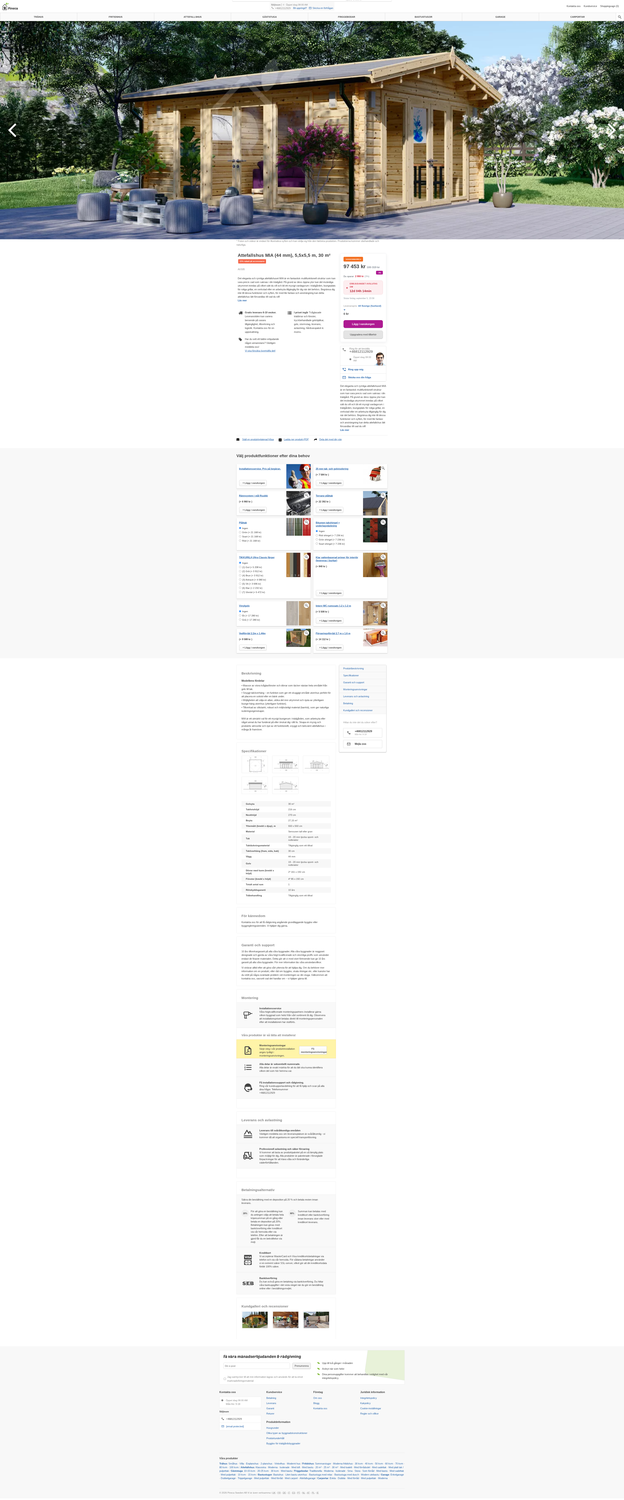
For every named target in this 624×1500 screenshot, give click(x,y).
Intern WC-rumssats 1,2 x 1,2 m (333, 605)
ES (293, 1492)
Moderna (273, 1467)
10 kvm (242, 1474)
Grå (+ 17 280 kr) (251, 620)
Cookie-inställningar (370, 1408)
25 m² (327, 1467)
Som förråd (368, 1470)
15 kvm (252, 1474)
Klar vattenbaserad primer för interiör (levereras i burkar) (337, 559)
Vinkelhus (279, 1463)
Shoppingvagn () (609, 6)
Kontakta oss (574, 6)
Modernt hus (293, 1463)
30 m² (335, 1467)
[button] (254, 764)
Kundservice (591, 6)
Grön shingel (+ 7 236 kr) (332, 539)
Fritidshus (308, 1463)
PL (313, 1492)
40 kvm (369, 1463)
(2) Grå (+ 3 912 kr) (252, 571)
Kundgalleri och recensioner (358, 710)
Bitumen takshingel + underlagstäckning (328, 524)
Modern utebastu (370, 1474)
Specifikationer (351, 675)
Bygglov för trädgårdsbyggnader (283, 1443)
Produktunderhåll (275, 1438)
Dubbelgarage (228, 1478)
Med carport (291, 1478)
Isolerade (284, 1467)
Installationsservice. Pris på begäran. (260, 468)
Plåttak (243, 522)
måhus (233, 1463)
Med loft (296, 1467)
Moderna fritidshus (343, 1463)
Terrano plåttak (324, 495)
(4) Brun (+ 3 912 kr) (252, 575)
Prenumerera (302, 1365)
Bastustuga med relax (320, 1474)
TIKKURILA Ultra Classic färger (257, 557)
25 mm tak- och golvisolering (332, 468)
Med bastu (307, 1467)
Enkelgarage (397, 1474)
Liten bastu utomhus (296, 1474)
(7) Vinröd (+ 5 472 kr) (253, 592)
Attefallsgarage (307, 1478)
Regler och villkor (369, 1413)
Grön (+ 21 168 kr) (251, 532)
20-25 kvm (263, 1470)
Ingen (245, 528)
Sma (349, 1470)
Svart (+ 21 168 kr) (251, 536)
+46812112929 (283, 8)
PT (298, 1492)
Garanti (270, 1408)
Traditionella (315, 1470)
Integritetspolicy (368, 1398)
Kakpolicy (365, 1403)
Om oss (317, 1398)
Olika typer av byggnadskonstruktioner (286, 1433)
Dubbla (341, 1478)
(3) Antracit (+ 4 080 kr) (254, 579)
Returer (270, 1413)
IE (318, 1492)
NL (303, 1492)
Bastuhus (278, 1474)
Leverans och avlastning (356, 696)
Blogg (316, 1403)
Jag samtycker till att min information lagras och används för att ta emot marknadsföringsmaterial (265, 1378)
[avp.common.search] (620, 17)
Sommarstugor (323, 1463)
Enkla (333, 1478)
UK (273, 1492)
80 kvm (223, 1467)
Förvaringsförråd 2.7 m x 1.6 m (333, 633)
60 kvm (389, 1463)
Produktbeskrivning (353, 668)
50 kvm (379, 1463)
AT (308, 1492)
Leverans (271, 1403)
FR (279, 1492)
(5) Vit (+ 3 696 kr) (251, 583)
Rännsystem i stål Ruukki (253, 495)
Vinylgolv (244, 605)
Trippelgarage (245, 1478)
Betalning (348, 703)
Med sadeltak (379, 1467)
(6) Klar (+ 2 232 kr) (252, 588)
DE (284, 1492)
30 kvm (359, 1463)
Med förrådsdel (362, 1467)
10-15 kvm (249, 1470)
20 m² (318, 1467)
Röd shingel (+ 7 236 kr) (331, 535)
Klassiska (261, 1467)
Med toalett (346, 1467)
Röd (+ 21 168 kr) (251, 540)
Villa (242, 1463)
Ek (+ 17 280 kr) (250, 615)
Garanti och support (353, 682)
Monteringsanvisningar (355, 689)
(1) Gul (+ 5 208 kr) (252, 567)
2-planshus (266, 1463)
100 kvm (234, 1467)
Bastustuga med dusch (346, 1474)
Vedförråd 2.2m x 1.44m (252, 633)
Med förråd (277, 1478)
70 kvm (399, 1463)
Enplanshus (252, 1463)
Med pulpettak (228, 1474)
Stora (357, 1470)
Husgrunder (272, 1427)
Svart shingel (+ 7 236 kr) (332, 544)
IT (289, 1492)
